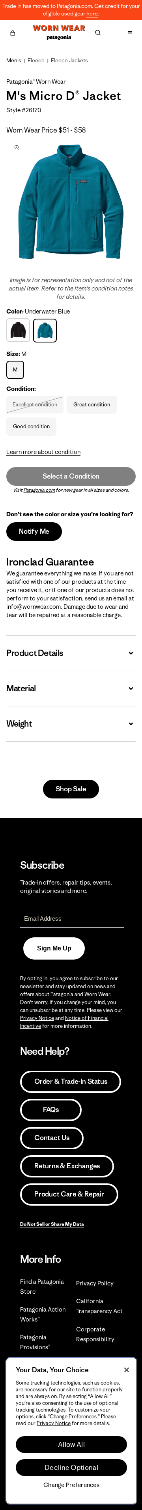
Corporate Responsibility (95, 1334)
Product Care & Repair (69, 1194)
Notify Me (34, 531)
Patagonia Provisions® (35, 1342)
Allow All (71, 1444)
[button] (12, 31)
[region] (71, 1431)
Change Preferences (71, 1485)
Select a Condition (71, 476)
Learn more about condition (43, 452)
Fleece (36, 60)
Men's (13, 60)
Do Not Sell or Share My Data (52, 1224)
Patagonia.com (39, 490)
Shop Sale (71, 789)
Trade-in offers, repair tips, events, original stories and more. (66, 886)
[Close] (126, 1370)
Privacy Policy (95, 1283)
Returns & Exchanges (67, 1166)
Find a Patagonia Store (42, 1286)
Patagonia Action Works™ (42, 1314)
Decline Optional (71, 1467)
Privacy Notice (37, 1018)
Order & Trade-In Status (70, 1081)
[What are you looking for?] (97, 32)
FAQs (51, 1109)
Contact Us (51, 1137)
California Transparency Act (99, 1306)
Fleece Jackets (69, 60)
